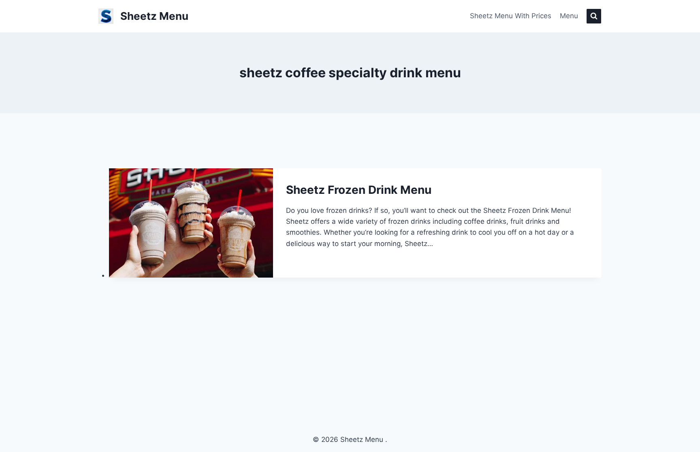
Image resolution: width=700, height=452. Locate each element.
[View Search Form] (594, 16)
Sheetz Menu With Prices (510, 16)
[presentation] (191, 223)
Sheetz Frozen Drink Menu (358, 190)
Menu (569, 16)
